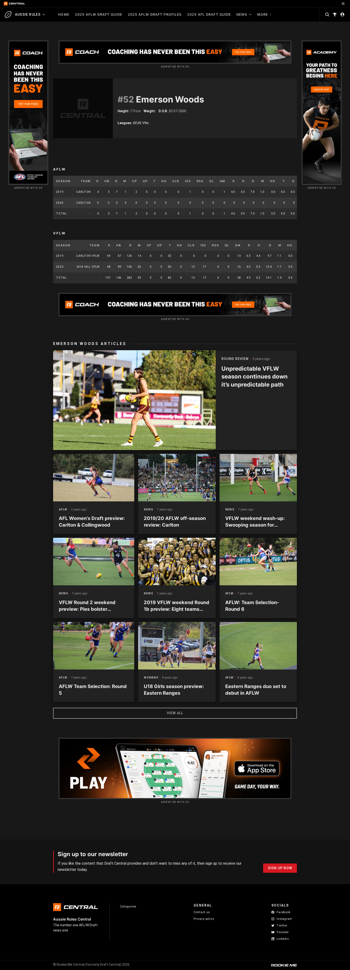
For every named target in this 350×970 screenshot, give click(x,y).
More (262, 14)
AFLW (63, 509)
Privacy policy (204, 918)
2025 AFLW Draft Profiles (154, 14)
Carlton (83, 192)
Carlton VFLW (88, 255)
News (241, 14)
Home (63, 14)
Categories (128, 906)
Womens (151, 677)
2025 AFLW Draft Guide (98, 14)
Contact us (202, 912)
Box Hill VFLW (88, 266)
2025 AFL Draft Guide (209, 14)
